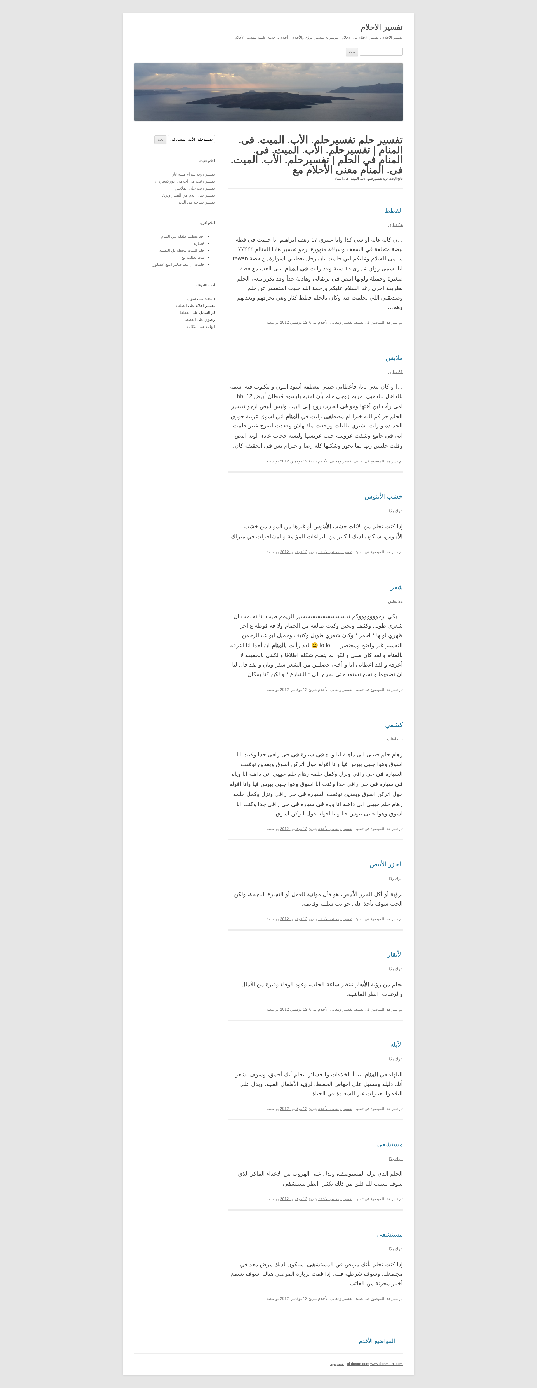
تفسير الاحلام (382, 27)
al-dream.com (358, 1364)
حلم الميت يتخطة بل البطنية (182, 250)
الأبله (396, 1044)
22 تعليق (395, 601)
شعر (397, 587)
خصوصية (337, 1364)
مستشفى (390, 1144)
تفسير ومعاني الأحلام (335, 322)
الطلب (181, 305)
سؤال (191, 298)
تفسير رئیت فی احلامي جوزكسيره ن (185, 181)
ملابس (394, 357)
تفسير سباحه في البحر (196, 202)
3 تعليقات (395, 739)
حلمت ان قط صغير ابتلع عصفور (179, 264)
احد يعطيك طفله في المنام (183, 236)
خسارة (199, 243)
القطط (393, 210)
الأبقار (395, 954)
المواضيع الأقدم (381, 1341)
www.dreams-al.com (386, 1364)
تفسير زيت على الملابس (195, 188)
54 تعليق (395, 225)
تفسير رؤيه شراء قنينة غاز (193, 174)
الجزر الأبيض (386, 864)
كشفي (394, 724)
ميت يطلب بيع (193, 257)
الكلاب (192, 326)
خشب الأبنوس (384, 496)
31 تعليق (395, 372)
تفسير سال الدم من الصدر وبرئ (188, 195)
